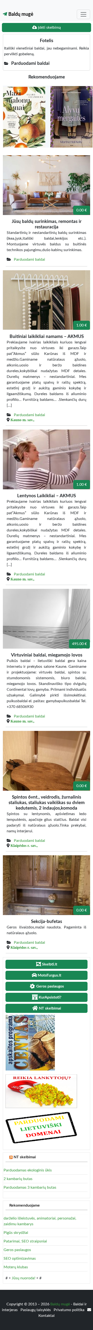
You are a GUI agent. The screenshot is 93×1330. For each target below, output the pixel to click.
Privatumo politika (69, 1310)
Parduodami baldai (29, 259)
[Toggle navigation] (83, 14)
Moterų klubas (16, 1267)
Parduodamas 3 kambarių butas (30, 1187)
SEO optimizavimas (20, 1258)
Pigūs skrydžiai (16, 1233)
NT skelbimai (25, 1157)
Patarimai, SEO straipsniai (25, 1241)
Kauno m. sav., (22, 420)
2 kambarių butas (18, 1179)
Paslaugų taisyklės (36, 1310)
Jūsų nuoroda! (23, 1278)
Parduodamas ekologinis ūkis (28, 1170)
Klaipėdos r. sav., (24, 845)
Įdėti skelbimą (49, 27)
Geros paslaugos (17, 1250)
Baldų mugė (20, 14)
